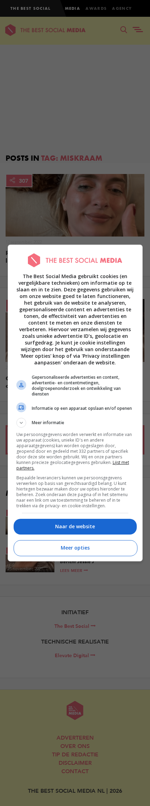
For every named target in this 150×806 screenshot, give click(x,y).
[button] (75, 423)
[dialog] (75, 403)
